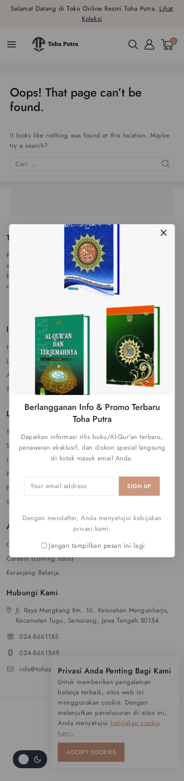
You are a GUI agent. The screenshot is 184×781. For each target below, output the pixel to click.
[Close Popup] (163, 233)
